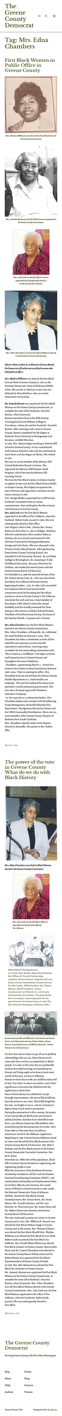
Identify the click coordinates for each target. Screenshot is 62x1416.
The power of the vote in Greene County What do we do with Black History (29, 770)
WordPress (52, 1409)
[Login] (46, 16)
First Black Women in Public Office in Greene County (30, 65)
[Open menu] (39, 16)
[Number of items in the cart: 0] (54, 16)
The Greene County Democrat (19, 16)
